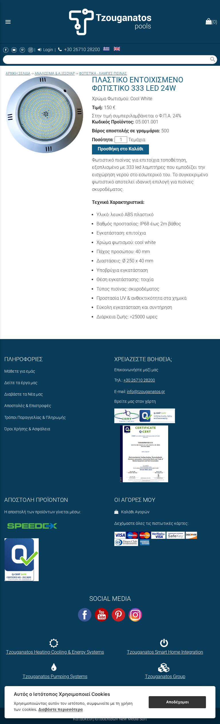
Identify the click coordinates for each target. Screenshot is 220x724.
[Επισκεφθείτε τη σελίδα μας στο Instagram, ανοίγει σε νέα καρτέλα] (31, 49)
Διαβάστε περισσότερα (60, 709)
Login (47, 49)
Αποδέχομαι (177, 702)
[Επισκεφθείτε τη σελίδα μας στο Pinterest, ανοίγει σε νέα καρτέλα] (22, 49)
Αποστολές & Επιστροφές (27, 405)
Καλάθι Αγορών (134, 512)
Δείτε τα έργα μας (21, 382)
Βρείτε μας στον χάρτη (135, 401)
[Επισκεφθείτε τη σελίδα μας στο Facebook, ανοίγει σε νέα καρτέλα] (6, 49)
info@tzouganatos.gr (146, 391)
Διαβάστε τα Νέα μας (23, 394)
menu (8, 21)
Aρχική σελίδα (18, 73)
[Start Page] (110, 21)
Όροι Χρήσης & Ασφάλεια (27, 429)
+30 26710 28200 (81, 49)
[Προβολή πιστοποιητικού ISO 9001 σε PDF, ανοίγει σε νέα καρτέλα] (144, 452)
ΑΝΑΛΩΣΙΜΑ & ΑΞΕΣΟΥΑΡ (55, 73)
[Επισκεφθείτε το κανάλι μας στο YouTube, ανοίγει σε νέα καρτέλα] (14, 49)
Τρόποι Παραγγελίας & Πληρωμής (35, 417)
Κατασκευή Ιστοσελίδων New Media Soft (110, 719)
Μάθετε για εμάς (19, 371)
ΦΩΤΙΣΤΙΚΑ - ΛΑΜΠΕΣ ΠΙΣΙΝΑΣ (103, 73)
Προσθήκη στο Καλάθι (120, 149)
